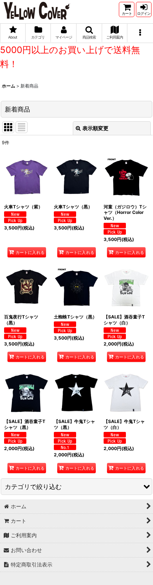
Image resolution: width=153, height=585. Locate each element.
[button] (89, 33)
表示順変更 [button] (95, 128)
